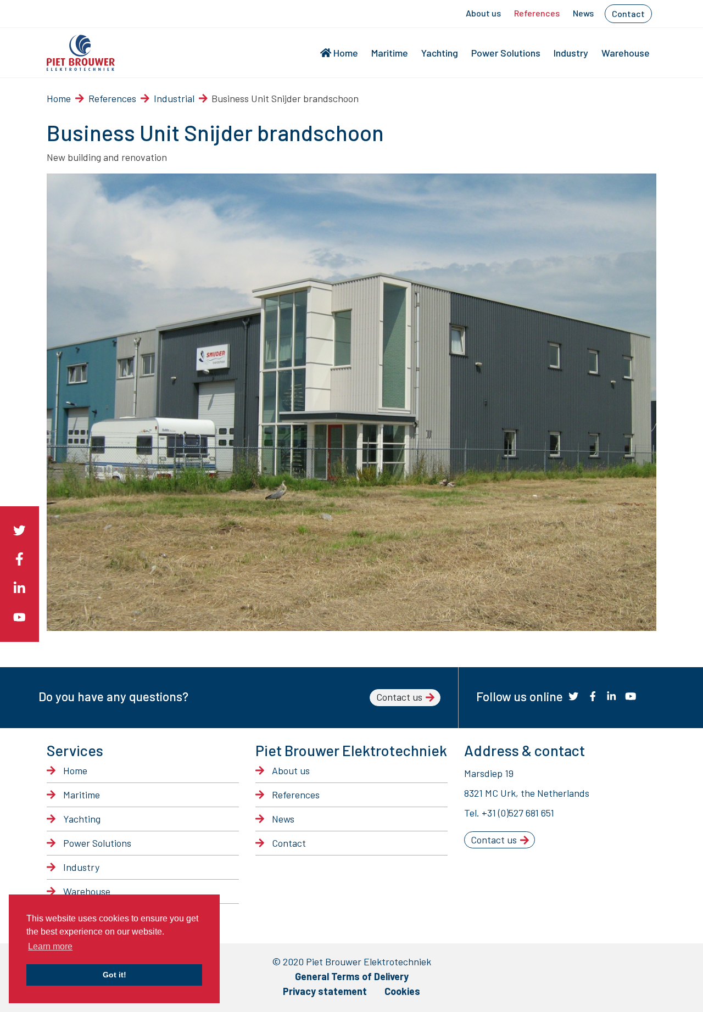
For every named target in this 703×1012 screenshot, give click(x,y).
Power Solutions (505, 53)
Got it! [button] (114, 974)
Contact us (399, 697)
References (537, 13)
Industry (571, 53)
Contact (628, 13)
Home (345, 53)
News (583, 13)
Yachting (439, 53)
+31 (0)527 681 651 (518, 813)
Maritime (389, 53)
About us (483, 13)
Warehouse (625, 53)
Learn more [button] (50, 946)
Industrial (174, 98)
